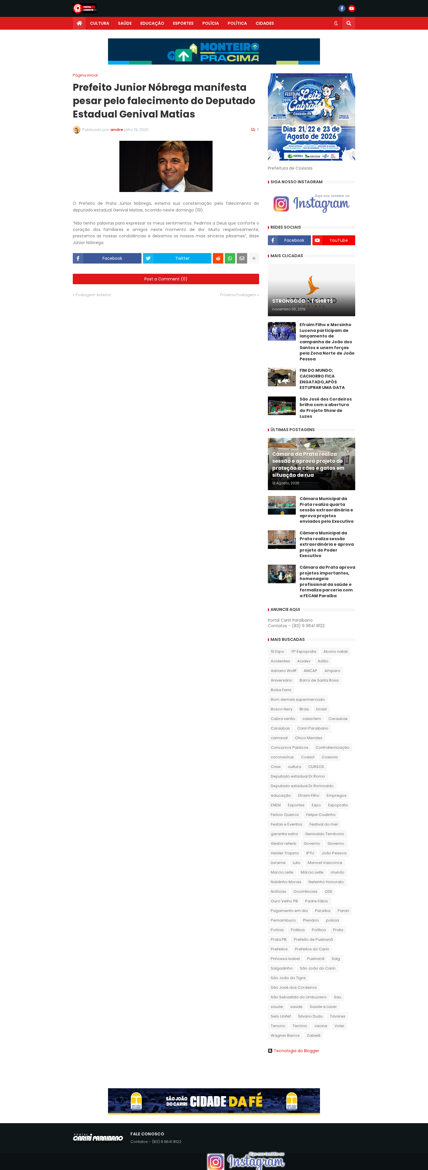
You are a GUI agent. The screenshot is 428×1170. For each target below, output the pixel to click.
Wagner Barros (285, 1035)
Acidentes (280, 661)
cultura (294, 766)
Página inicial (85, 75)
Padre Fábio (316, 901)
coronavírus (282, 757)
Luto (296, 862)
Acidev (303, 661)
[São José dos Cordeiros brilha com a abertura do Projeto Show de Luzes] (282, 405)
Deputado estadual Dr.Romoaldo (302, 786)
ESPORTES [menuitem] (183, 23)
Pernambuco (283, 920)
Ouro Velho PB (284, 901)
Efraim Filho (308, 795)
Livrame (278, 862)
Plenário (311, 920)
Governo (312, 843)
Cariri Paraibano (312, 728)
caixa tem (312, 718)
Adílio (323, 661)
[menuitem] (79, 23)
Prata (338, 930)
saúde (296, 1006)
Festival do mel (323, 824)
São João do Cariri (317, 968)
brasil (321, 709)
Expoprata (338, 805)
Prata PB (278, 939)
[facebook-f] (341, 8)
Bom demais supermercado (298, 699)
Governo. (336, 843)
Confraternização (332, 747)
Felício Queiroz (285, 814)
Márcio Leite (312, 872)
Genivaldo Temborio (324, 834)
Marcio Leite (282, 872)
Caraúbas (280, 728)
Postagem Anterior (94, 295)
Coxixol (307, 757)
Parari (343, 910)
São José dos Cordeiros (294, 987)
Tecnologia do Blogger (296, 1050)
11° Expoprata (303, 651)
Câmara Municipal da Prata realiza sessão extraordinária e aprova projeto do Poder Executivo (327, 544)
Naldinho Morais (286, 882)
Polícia (277, 930)
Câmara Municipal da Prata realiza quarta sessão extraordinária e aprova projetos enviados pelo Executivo (327, 510)
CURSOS (316, 766)
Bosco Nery (281, 709)
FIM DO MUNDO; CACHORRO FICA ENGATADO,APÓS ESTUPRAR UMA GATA (322, 379)
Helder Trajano (285, 853)
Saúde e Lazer (323, 1006)
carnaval (279, 738)
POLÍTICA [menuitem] (237, 23)
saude (277, 1006)
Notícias (278, 891)
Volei (339, 1026)
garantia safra (284, 834)
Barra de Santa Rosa (319, 680)
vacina (320, 1026)
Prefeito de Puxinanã (313, 939)
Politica (298, 930)
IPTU (310, 853)
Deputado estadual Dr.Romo (298, 776)
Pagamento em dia (289, 910)
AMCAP (310, 670)
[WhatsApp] (230, 258)
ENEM (276, 805)
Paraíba (322, 910)
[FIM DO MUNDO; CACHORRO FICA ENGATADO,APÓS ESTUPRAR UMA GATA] (282, 377)
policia (332, 920)
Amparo (332, 670)
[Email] (242, 258)
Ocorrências (305, 891)
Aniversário (281, 680)
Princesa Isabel (285, 958)
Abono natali (335, 651)
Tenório (300, 1026)
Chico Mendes (308, 738)
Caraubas (338, 718)
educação (281, 795)
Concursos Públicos (289, 747)
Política (319, 930)
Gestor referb (283, 843)
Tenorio (278, 1026)
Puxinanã (315, 958)
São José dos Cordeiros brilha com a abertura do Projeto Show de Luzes (326, 407)
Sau (337, 997)
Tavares (337, 1016)
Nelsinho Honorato (326, 882)
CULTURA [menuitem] (99, 23)
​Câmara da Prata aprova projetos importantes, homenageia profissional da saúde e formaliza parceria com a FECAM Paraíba (327, 582)
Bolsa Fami (281, 690)
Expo (316, 805)
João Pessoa (333, 853)
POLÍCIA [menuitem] (210, 23)
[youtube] (351, 8)
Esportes (296, 805)
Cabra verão (283, 718)
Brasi (304, 709)
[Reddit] (218, 258)
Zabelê (314, 1035)
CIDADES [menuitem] (265, 23)
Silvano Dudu (310, 1016)
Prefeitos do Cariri (312, 949)
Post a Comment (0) (166, 279)
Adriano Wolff (283, 670)
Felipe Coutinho (321, 814)
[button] (336, 23)
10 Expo (277, 651)
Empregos (336, 795)
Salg (336, 958)
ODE (329, 891)
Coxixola (330, 757)
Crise (276, 766)
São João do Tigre (288, 978)
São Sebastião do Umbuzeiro (299, 997)
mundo (337, 872)
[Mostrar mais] (254, 258)
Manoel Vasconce (325, 862)
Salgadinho (282, 968)
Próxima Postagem (238, 295)
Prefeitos (279, 949)
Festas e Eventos (286, 824)
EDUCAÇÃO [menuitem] (152, 23)
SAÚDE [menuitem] (125, 23)
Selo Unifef (281, 1016)
